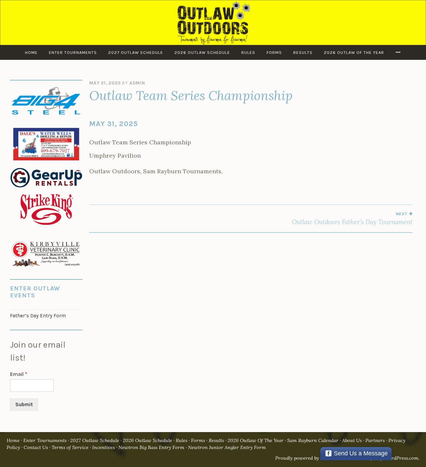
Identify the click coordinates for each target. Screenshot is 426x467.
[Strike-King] (46, 226)
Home (31, 52)
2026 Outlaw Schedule (202, 52)
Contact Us (36, 447)
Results (303, 52)
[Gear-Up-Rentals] (46, 188)
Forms (274, 52)
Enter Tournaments (73, 52)
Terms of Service (70, 447)
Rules (248, 52)
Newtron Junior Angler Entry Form (227, 447)
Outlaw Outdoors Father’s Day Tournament (352, 219)
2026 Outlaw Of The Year (354, 52)
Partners (375, 440)
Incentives (103, 447)
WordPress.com (401, 458)
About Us (352, 440)
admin (137, 82)
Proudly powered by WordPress (309, 458)
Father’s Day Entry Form (38, 316)
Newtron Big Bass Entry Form (151, 447)
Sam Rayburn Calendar (312, 440)
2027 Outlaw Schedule (135, 52)
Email (18, 374)
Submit (24, 404)
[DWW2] (46, 161)
